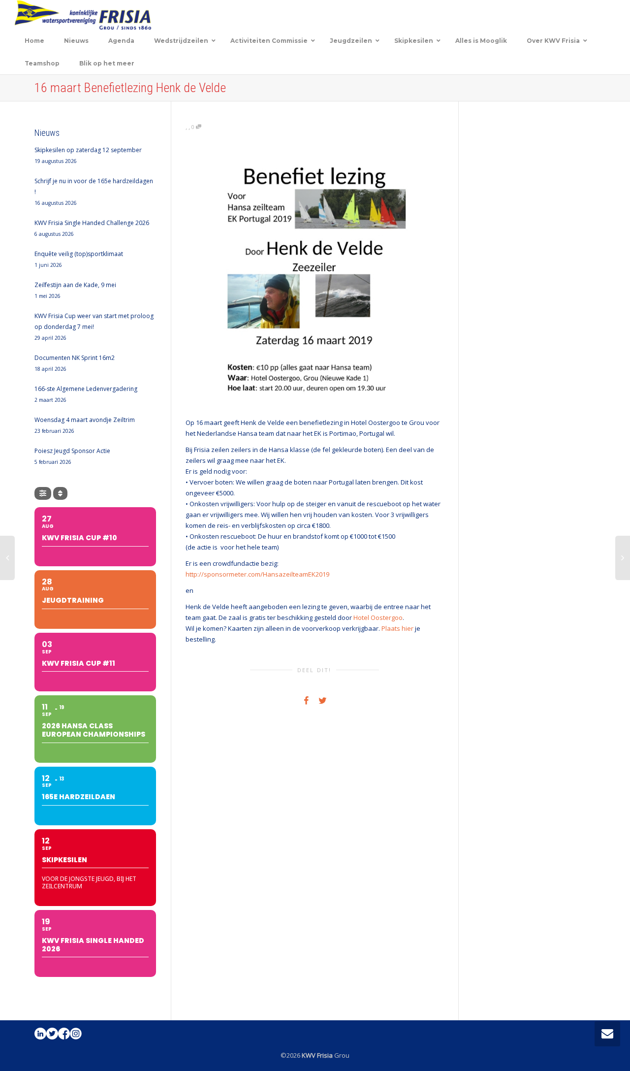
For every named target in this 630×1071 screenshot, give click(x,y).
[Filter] (42, 493)
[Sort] (60, 493)
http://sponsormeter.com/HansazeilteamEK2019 (257, 574)
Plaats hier (397, 628)
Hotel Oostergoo (378, 617)
